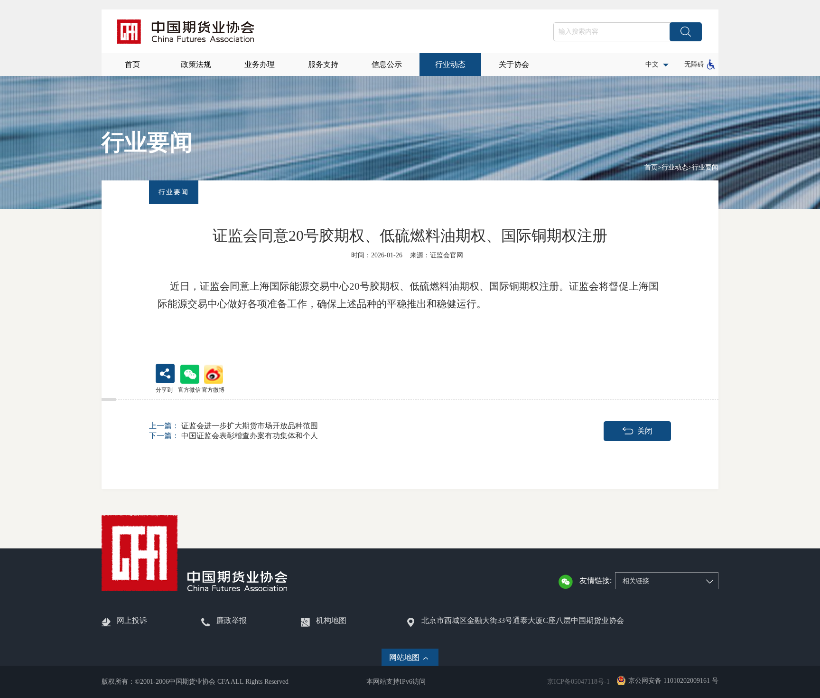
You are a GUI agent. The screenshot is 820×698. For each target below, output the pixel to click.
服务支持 (323, 64)
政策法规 (196, 64)
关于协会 (514, 64)
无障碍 (694, 64)
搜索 (686, 31)
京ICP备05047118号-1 (578, 681)
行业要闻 (705, 167)
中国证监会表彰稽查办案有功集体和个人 (233, 436)
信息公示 (387, 64)
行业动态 (450, 64)
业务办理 (259, 64)
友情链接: (595, 580)
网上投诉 (132, 620)
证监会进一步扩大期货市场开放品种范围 (233, 426)
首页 (132, 64)
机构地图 (331, 620)
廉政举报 (231, 620)
